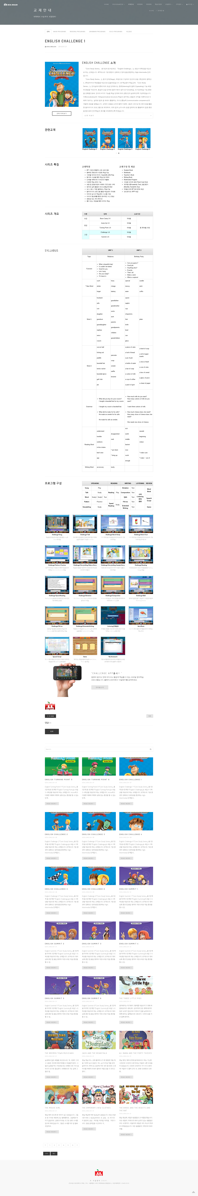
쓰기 (46, 1153)
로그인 (190, 4)
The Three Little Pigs (130, 998)
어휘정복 (149, 4)
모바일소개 (100, 687)
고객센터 (179, 4)
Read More (51, 803)
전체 (48, 32)
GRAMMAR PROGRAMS (97, 32)
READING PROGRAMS (77, 32)
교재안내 (131, 4)
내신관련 (129, 32)
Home (106, 4)
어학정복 (140, 4)
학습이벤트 (158, 4)
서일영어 (168, 4)
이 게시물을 (50, 716)
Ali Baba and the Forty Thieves (135, 1053)
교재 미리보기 (62, 113)
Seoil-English (51, 46)
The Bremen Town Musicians (59, 1053)
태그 (54, 1153)
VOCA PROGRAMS (115, 32)
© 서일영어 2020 (98, 1180)
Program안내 (118, 4)
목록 (149, 716)
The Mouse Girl (53, 1108)
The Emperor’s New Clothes (96, 1108)
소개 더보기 (89, 115)
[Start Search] (150, 749)
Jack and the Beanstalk (94, 1053)
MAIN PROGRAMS (59, 32)
